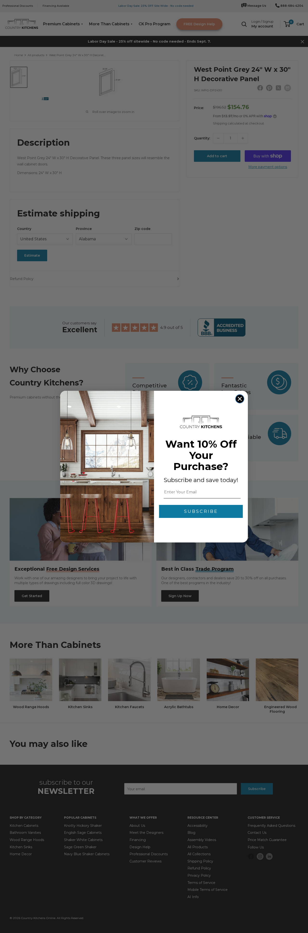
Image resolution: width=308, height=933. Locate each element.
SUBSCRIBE (201, 511)
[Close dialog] (240, 399)
